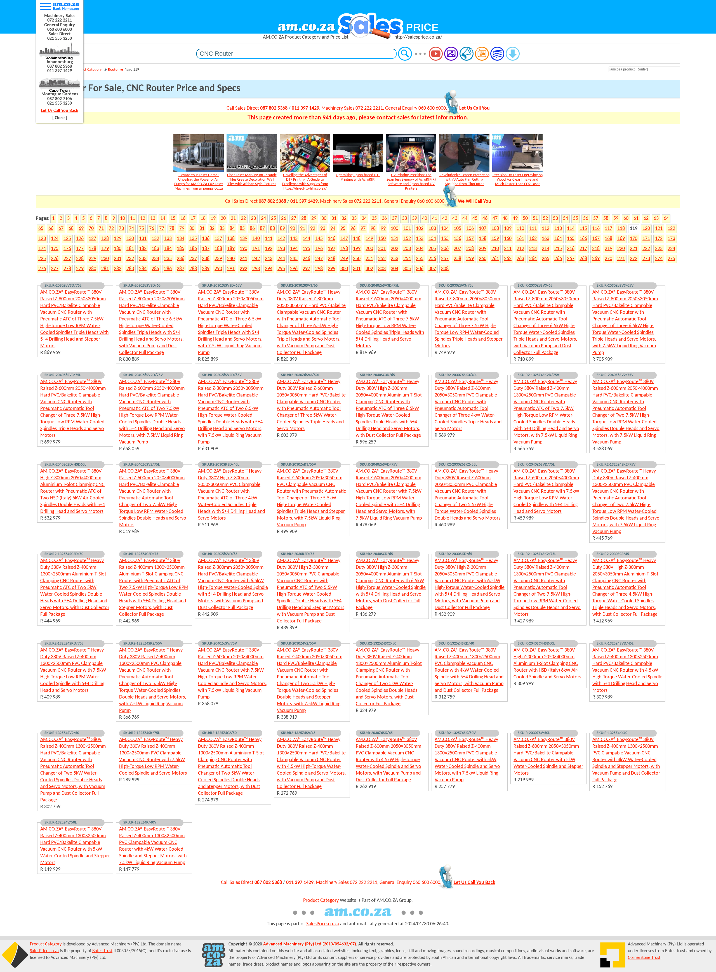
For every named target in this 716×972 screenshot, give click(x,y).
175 (54, 248)
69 (81, 228)
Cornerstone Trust (644, 958)
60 (625, 218)
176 (67, 248)
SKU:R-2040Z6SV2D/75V (143, 375)
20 (223, 218)
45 (474, 218)
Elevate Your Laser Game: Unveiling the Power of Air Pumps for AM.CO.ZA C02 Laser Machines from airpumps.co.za (198, 182)
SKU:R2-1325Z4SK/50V (457, 733)
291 (231, 269)
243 (268, 258)
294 (268, 269)
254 (407, 258)
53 (555, 218)
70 (91, 228)
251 (369, 258)
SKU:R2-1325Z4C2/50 (219, 733)
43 (454, 218)
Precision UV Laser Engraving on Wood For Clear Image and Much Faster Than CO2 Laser (518, 179)
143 (294, 238)
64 (666, 218)
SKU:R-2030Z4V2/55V (298, 643)
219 (608, 248)
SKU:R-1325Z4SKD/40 (456, 643)
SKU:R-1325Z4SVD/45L (615, 643)
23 (253, 218)
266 (558, 258)
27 (293, 218)
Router (113, 70)
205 (432, 248)
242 (256, 258)
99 (383, 228)
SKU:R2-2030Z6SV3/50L (300, 375)
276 (42, 269)
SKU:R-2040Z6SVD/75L (536, 465)
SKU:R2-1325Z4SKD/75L (63, 643)
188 (218, 248)
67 (60, 228)
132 (155, 238)
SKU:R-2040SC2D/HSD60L (65, 465)
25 (273, 218)
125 (67, 238)
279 (80, 269)
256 (432, 258)
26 (283, 218)
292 (243, 269)
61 (636, 218)
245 (294, 258)
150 (382, 238)
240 (231, 258)
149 (369, 238)
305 (407, 269)
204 (419, 248)
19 (213, 218)
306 (419, 269)
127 (92, 238)
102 (419, 228)
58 (605, 218)
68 (71, 228)
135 (193, 238)
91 (302, 228)
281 (105, 269)
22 (243, 218)
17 (193, 218)
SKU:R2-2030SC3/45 (613, 554)
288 (193, 269)
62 (646, 218)
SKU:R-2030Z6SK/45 (376, 733)
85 (242, 228)
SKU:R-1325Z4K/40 (612, 733)
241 (243, 258)
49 (515, 218)
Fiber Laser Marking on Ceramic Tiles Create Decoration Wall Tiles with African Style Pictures (252, 179)
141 (268, 238)
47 (495, 218)
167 (596, 238)
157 (470, 238)
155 (445, 238)
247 (319, 258)
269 (596, 258)
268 (583, 258)
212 (520, 248)
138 (231, 238)
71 (101, 228)
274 (659, 258)
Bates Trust (102, 951)
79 (181, 228)
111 (533, 228)
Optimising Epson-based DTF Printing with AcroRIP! (358, 177)
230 (105, 258)
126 (80, 238)
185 (180, 248)
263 (520, 258)
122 (671, 228)
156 (457, 238)
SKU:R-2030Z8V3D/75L (62, 286)
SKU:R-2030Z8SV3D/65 (142, 286)
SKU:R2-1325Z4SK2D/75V (538, 375)
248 (331, 258)
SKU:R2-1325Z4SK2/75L (537, 554)
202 (394, 248)
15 (172, 218)
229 (92, 258)
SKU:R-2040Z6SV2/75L (141, 465)
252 (382, 258)
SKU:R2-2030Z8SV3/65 (299, 286)
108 (495, 228)
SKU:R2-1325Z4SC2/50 (378, 643)
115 (583, 228)
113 (558, 228)
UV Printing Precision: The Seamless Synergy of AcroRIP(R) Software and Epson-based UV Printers (411, 182)
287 (180, 269)
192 (268, 248)
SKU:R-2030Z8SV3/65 (535, 286)
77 (161, 228)
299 (331, 269)
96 (352, 228)
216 (570, 248)
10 (122, 218)
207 (457, 248)
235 (168, 258)
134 (180, 238)
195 (306, 248)
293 (256, 269)
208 (470, 248)
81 (201, 228)
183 (155, 248)
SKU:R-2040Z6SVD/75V (378, 465)
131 (143, 238)
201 (382, 248)
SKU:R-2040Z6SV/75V (219, 643)
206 (445, 248)
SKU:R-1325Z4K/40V (139, 822)
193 (281, 248)
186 (193, 248)
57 (595, 218)
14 (162, 218)
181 (130, 248)
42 (444, 218)
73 (121, 228)
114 (570, 228)
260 (482, 258)
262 (508, 258)
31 (333, 218)
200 (369, 248)
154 (432, 238)
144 (306, 238)
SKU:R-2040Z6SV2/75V (615, 375)
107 (482, 228)
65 (40, 228)
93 (322, 228)
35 (374, 218)
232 (130, 258)
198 (344, 248)
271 (621, 258)
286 (168, 269)
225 (42, 258)
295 (281, 269)
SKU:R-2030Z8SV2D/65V (222, 375)
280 (92, 269)
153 (419, 238)
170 (633, 238)
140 (256, 238)
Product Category (88, 70)
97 (363, 228)
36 (384, 218)
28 (303, 218)
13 (152, 218)
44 (464, 218)
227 (67, 258)
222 (646, 248)
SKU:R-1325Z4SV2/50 (61, 733)
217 (583, 248)
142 (281, 238)
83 (222, 228)
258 (457, 258)
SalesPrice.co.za (322, 924)
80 (191, 228)
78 (171, 228)
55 (575, 218)
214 (545, 248)
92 (312, 228)
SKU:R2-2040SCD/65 (376, 554)
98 (373, 228)
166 (583, 238)
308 (445, 269)
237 (193, 258)
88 (272, 228)
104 (445, 228)
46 (484, 218)
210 (495, 248)
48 (505, 218)
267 (570, 258)
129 (117, 238)
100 (394, 228)
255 (419, 258)
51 (535, 218)
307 (432, 269)
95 (342, 228)
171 (646, 238)
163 (545, 238)
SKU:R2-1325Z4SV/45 (298, 733)
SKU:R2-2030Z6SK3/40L (458, 375)
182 (143, 248)
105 (457, 228)
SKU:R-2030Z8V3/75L (456, 286)
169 (621, 238)
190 (243, 248)
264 (533, 258)
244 (281, 258)
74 (131, 228)
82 (212, 228)
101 (407, 228)
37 (394, 218)
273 (646, 258)
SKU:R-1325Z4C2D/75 (140, 554)
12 (142, 218)
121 (659, 228)
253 (394, 258)
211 (508, 248)
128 (105, 238)
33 (354, 218)
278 (67, 269)
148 (357, 238)
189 (231, 248)
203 (407, 248)
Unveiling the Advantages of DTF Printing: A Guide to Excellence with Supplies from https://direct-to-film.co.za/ (305, 182)
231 (117, 258)
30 (323, 218)
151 (394, 238)
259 (470, 258)
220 (621, 248)
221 (633, 248)
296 (294, 269)
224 (671, 248)
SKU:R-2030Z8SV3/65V (615, 286)
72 (111, 228)
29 (313, 218)
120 (646, 228)
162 (533, 238)
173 (671, 238)
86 (252, 228)
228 (80, 258)
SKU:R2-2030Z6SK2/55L (458, 465)
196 (319, 248)
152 (407, 238)
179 (105, 248)
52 (545, 218)
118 (621, 228)
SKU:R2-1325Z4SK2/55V (142, 643)
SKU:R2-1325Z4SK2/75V (616, 465)
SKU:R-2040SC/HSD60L (536, 643)
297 (306, 269)
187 (205, 248)
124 (54, 238)
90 (292, 228)
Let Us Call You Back (59, 110)
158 (482, 238)
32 (344, 218)
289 (205, 269)
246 (306, 258)
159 (495, 238)
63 (656, 218)
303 (382, 269)
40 (424, 218)
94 (332, 228)
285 (155, 269)
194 (294, 248)
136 (205, 238)
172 (659, 238)
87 (262, 228)
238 (205, 258)
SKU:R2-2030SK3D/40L (220, 465)
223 (659, 248)
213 (533, 248)
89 (282, 228)
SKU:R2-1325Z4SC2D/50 (63, 554)
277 (54, 269)
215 (558, 248)
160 (508, 238)
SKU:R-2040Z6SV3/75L (62, 375)
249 (344, 258)
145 (319, 238)
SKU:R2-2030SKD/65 (455, 554)
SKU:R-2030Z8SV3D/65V (222, 286)
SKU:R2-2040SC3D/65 (377, 375)
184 (168, 248)
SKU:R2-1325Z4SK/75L (141, 733)
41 (434, 218)
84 (232, 228)
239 (218, 258)
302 (369, 269)
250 (357, 258)
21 (233, 218)
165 (570, 238)
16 (182, 218)
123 (42, 238)
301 (357, 269)
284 (143, 269)
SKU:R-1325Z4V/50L (60, 822)
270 (608, 258)
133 (168, 238)
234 (155, 258)
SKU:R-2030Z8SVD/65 (219, 554)
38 (404, 218)
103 (432, 228)
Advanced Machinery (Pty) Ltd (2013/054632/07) (309, 944)
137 (218, 238)
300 (344, 269)
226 (54, 258)
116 (596, 228)
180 (117, 248)
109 (508, 228)
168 (608, 238)
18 (203, 218)
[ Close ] (59, 118)
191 (256, 248)
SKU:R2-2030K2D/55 (297, 554)
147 (344, 238)
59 (615, 218)
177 (80, 248)
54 (565, 218)
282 (117, 269)
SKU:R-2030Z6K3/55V (298, 465)
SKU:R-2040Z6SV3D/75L (379, 286)
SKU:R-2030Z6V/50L (534, 733)
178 (92, 248)
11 (132, 218)
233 (143, 258)
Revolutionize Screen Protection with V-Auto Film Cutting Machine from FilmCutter (464, 179)
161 (520, 238)
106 (470, 228)
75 (141, 228)
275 (671, 258)
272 (633, 258)
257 (445, 258)
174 (42, 248)
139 (243, 238)
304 (394, 269)
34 (364, 218)
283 (130, 269)
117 (608, 228)
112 (545, 228)
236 (180, 258)
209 (482, 248)
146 (331, 238)
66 (50, 228)
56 (585, 218)
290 (218, 269)
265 (545, 258)
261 (495, 258)
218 (596, 248)
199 (357, 248)
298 (319, 269)
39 (414, 218)
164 (558, 238)
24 (263, 218)
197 (331, 248)
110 (520, 228)
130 (130, 238)
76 (151, 228)
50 (525, 218)
